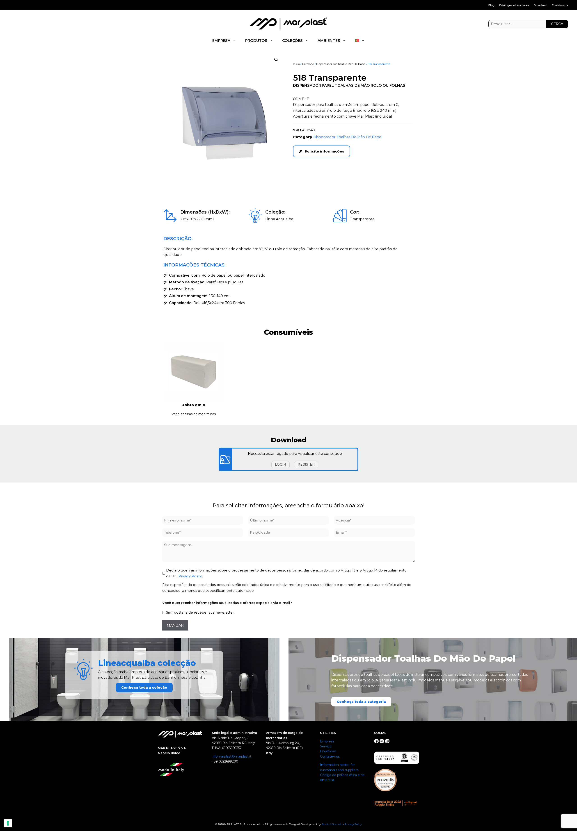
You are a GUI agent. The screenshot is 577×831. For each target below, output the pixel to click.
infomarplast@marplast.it (231, 756)
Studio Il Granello (331, 824)
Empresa (327, 741)
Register (306, 464)
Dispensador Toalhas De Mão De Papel (341, 64)
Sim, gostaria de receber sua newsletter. (200, 612)
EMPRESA (221, 41)
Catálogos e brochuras (514, 5)
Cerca (557, 24)
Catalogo (308, 64)
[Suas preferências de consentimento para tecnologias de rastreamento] (8, 823)
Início (296, 64)
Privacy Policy (190, 576)
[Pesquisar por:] (528, 24)
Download (540, 5)
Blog (491, 5)
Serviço (326, 746)
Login (280, 464)
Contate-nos (560, 5)
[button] (276, 60)
